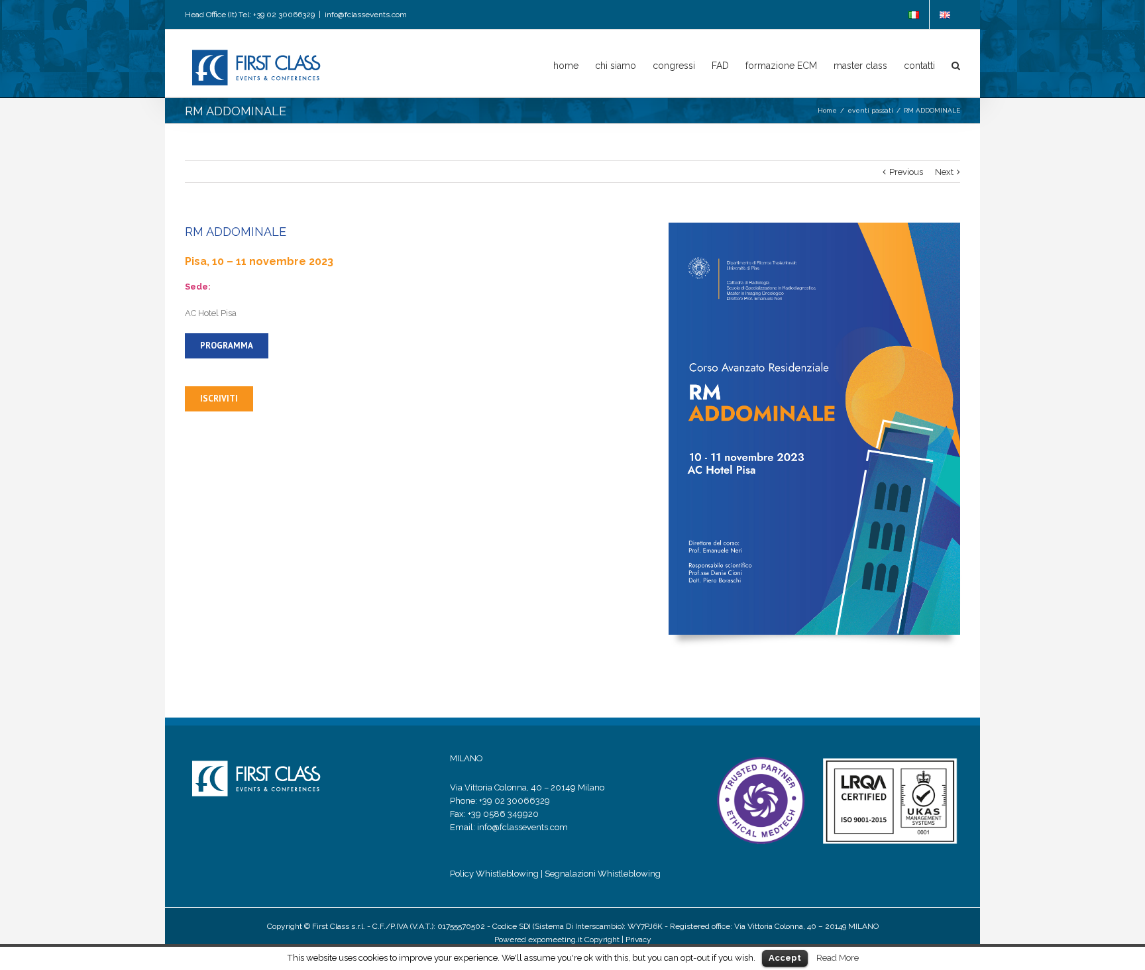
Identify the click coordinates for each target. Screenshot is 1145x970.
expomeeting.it (554, 939)
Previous (906, 172)
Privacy (638, 939)
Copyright (602, 939)
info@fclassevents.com (366, 14)
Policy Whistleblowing (494, 874)
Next (944, 172)
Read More (837, 957)
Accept (785, 958)
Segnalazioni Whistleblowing (603, 874)
